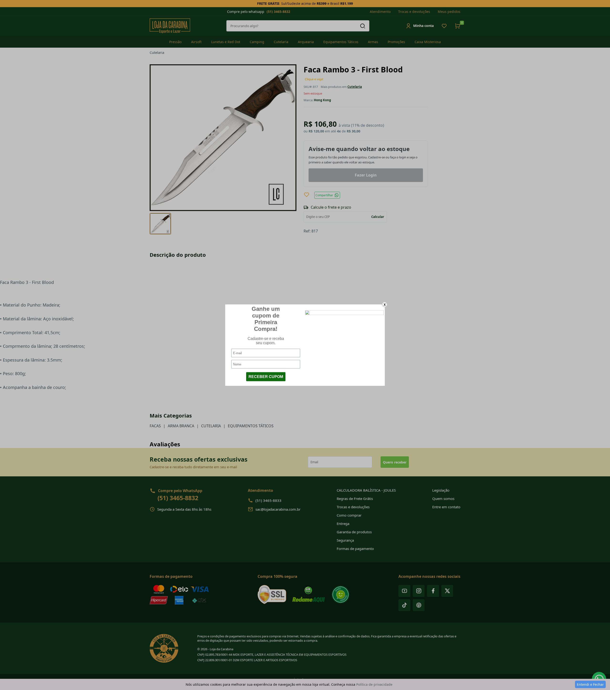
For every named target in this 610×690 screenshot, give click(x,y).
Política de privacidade (374, 684)
